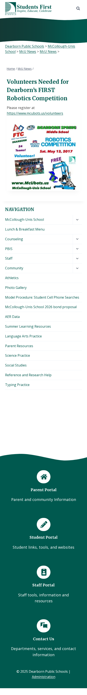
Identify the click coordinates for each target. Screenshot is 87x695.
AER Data (12, 316)
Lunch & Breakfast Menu (25, 229)
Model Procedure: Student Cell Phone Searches (42, 297)
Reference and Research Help (28, 375)
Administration (43, 676)
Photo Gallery (16, 287)
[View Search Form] (78, 8)
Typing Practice (17, 384)
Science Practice (17, 355)
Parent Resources (19, 346)
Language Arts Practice (23, 336)
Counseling (14, 239)
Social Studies (16, 365)
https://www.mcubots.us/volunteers (35, 113)
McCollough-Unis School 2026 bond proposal (41, 307)
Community (14, 268)
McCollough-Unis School (24, 219)
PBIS (8, 248)
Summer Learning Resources (28, 326)
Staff (8, 258)
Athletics (12, 277)
